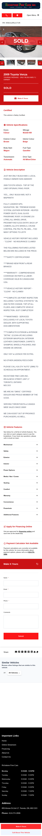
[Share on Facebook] (19, 652)
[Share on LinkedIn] (31, 652)
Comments (7, 612)
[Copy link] (37, 652)
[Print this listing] (34, 652)
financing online (25, 531)
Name (6, 578)
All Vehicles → (14, 673)
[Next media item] (40, 42)
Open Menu (32, 15)
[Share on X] (22, 652)
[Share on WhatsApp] (25, 652)
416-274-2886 (14, 813)
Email (6, 589)
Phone (6, 601)
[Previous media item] (2, 42)
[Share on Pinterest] (28, 652)
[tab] (10, 766)
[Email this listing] (16, 652)
